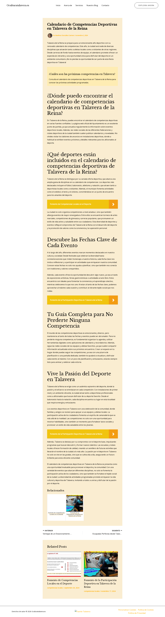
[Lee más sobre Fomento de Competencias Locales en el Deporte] (64, 564)
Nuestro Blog (92, 5)
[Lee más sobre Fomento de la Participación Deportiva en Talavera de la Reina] (101, 564)
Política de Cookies (146, 610)
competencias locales (55, 588)
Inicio (58, 5)
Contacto (105, 5)
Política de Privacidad (137, 613)
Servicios (79, 5)
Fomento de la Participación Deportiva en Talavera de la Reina (100, 583)
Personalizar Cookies (127, 610)
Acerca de (68, 5)
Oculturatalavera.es (18, 5)
